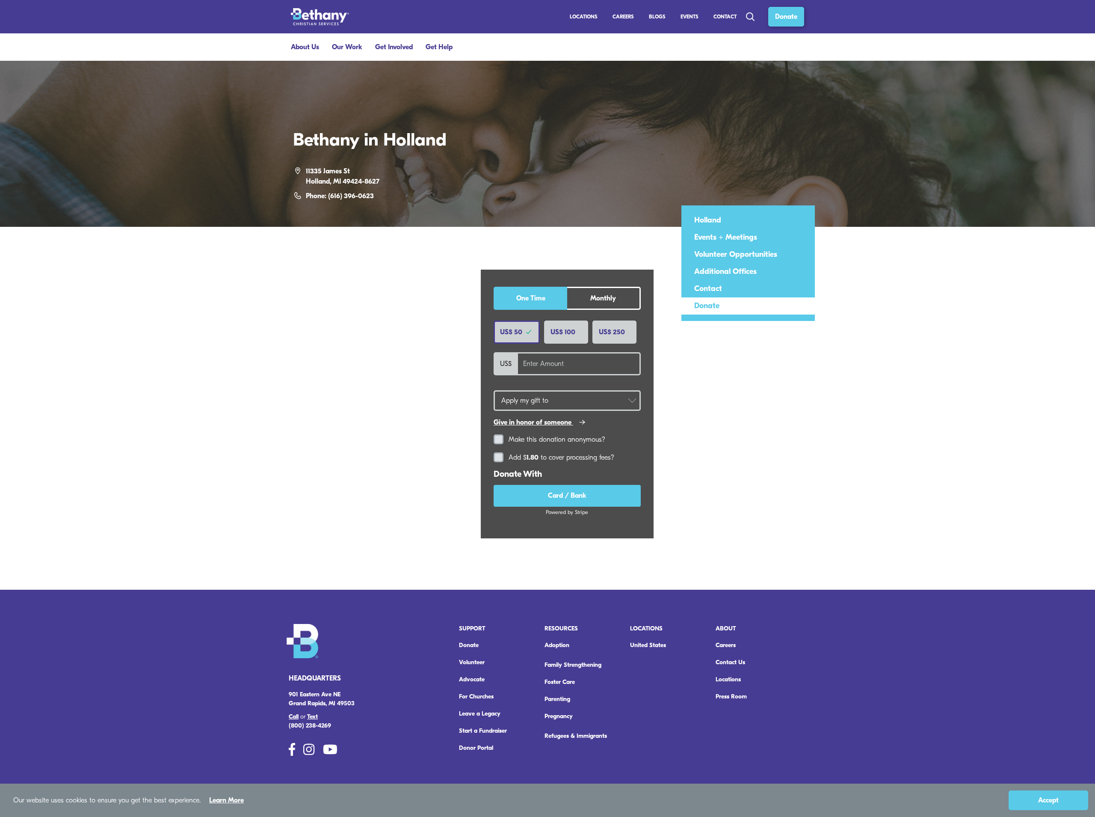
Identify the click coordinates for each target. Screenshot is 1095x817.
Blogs (657, 17)
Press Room (731, 696)
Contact (725, 17)
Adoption (557, 645)
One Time (530, 298)
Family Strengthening (573, 664)
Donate (786, 17)
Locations (584, 17)
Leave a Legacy (479, 713)
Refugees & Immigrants (576, 736)
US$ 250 (612, 332)
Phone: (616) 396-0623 (340, 196)
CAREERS (623, 17)
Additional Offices (725, 271)
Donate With (518, 474)
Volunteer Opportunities (735, 254)
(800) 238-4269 (310, 725)
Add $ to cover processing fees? (561, 457)
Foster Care (560, 682)
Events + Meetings (725, 237)
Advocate (472, 679)
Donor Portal (476, 748)
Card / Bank (567, 495)
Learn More (226, 800)
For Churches (476, 696)
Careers (726, 645)
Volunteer (472, 662)
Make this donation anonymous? (557, 439)
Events (689, 17)
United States (648, 645)
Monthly (603, 298)
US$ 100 (562, 332)
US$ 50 (512, 332)
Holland (707, 220)
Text (312, 716)
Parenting (557, 699)
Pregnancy (559, 716)
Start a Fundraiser (483, 730)
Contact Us (730, 662)
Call (294, 716)
